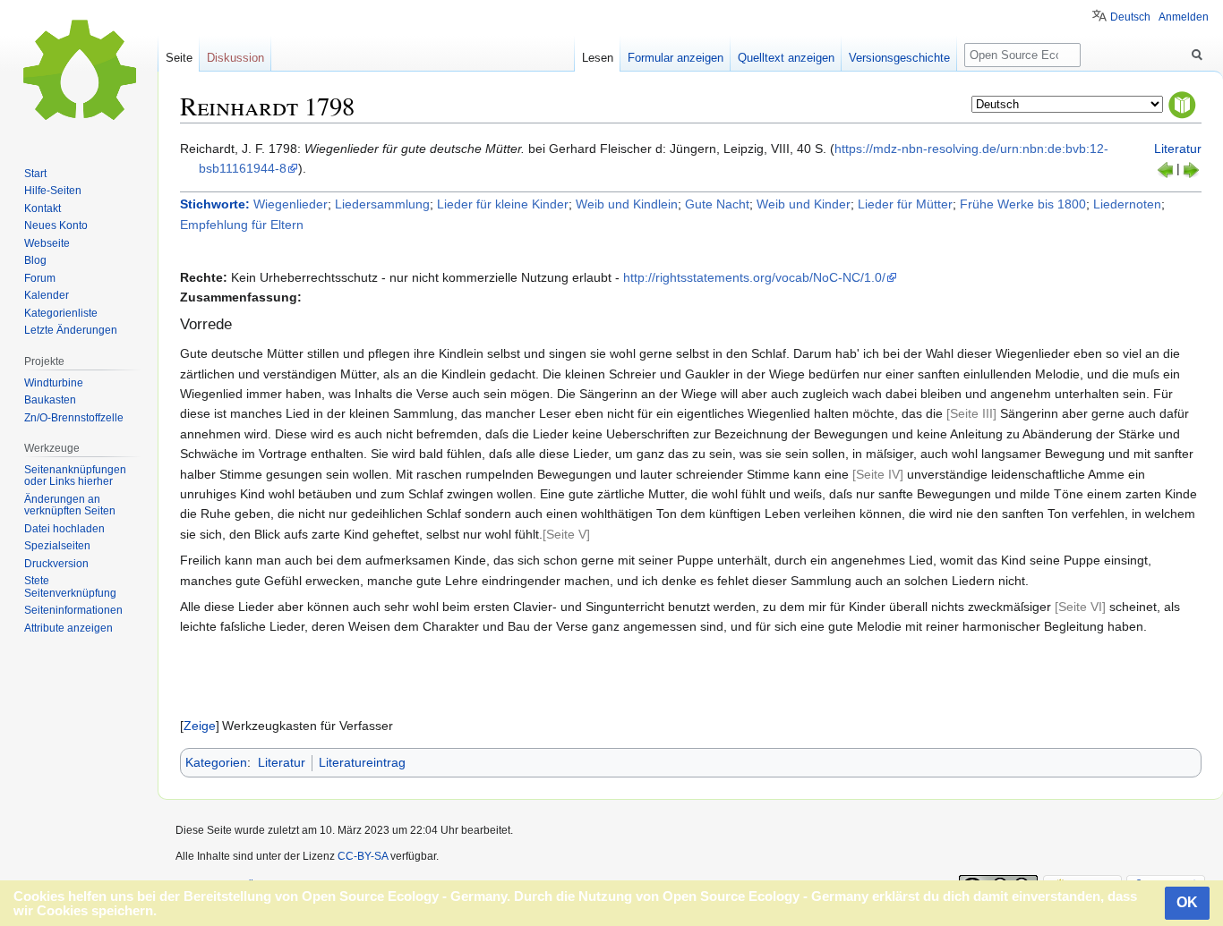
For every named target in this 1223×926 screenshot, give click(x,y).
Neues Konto (56, 225)
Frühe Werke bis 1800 (1023, 204)
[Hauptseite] (78, 71)
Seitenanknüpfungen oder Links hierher (75, 475)
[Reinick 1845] (1191, 168)
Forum (40, 278)
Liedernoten (1127, 204)
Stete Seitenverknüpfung (70, 586)
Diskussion (235, 57)
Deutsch (1130, 17)
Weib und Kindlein (627, 204)
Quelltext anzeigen (786, 57)
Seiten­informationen (73, 610)
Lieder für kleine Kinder (503, 204)
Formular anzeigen (675, 57)
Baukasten (50, 400)
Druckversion (56, 563)
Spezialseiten (57, 545)
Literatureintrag (362, 762)
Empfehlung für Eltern (242, 224)
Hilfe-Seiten (52, 190)
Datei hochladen (64, 528)
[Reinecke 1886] (1165, 168)
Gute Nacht (717, 204)
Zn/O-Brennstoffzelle (74, 418)
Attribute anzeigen (68, 628)
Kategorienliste (61, 313)
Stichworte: (215, 204)
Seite (179, 57)
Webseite (47, 243)
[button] (199, 725)
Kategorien (216, 762)
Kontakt (42, 208)
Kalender (46, 295)
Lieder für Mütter (905, 204)
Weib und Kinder (804, 204)
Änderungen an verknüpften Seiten (69, 505)
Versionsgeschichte (899, 57)
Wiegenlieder (290, 204)
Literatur (1178, 148)
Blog (35, 260)
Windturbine (53, 383)
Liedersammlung (382, 204)
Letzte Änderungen (70, 330)
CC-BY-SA (363, 856)
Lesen (597, 57)
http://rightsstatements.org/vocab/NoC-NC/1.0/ (754, 277)
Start (35, 173)
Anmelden (1184, 17)
